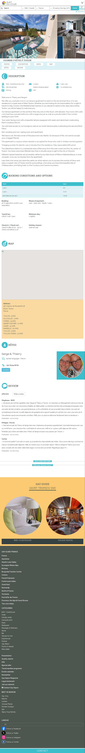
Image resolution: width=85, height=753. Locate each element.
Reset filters (81, 11)
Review (20, 67)
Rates (38, 64)
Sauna (4, 631)
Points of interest (8, 646)
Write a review (19, 394)
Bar (3, 633)
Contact (6, 370)
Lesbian (4, 701)
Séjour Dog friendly (9, 712)
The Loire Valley (8, 604)
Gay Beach (5, 644)
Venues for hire (7, 636)
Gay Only (5, 696)
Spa (3, 709)
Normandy (6, 588)
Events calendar (8, 672)
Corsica (4, 575)
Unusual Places (7, 704)
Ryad (3, 623)
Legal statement (8, 681)
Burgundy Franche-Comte (11, 572)
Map (51, 64)
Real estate (5, 649)
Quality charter (7, 659)
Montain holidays (8, 707)
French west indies (9, 581)
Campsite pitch (7, 620)
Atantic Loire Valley (9, 562)
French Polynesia (8, 578)
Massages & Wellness (9, 628)
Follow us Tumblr (12, 742)
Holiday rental (7, 617)
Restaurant (5, 625)
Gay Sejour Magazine (10, 678)
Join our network (8, 684)
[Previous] (8, 379)
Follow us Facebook (13, 729)
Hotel (4, 615)
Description (23, 64)
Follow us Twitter (12, 733)
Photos (7, 64)
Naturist (4, 699)
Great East (6, 584)
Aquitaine (5, 559)
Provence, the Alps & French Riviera (15, 600)
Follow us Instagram (13, 737)
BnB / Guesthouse (8, 612)
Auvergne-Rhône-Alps (10, 565)
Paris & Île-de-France (10, 597)
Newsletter (6, 675)
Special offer (6, 665)
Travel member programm (12, 668)
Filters (81, 9)
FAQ (3, 662)
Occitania (5, 594)
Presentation (7, 656)
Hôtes (6, 67)
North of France (8, 591)
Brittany (5, 568)
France (4, 556)
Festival (4, 641)
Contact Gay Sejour (10, 688)
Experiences (6, 638)
